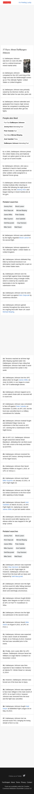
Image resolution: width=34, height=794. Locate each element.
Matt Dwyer (18, 227)
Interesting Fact (13, 127)
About (13, 782)
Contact (29, 782)
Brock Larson (19, 206)
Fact (10, 131)
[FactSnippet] (7, 3)
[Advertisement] (17, 25)
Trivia (11, 139)
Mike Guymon (8, 219)
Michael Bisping (21, 210)
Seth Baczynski (9, 223)
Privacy (23, 782)
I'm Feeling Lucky (25, 2)
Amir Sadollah (20, 219)
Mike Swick (7, 227)
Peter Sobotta (19, 214)
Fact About (13, 135)
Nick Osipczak (8, 210)
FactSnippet (6, 782)
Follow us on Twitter (15, 776)
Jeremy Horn (21, 190)
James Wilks (8, 214)
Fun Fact (14, 122)
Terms (18, 782)
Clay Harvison (21, 223)
